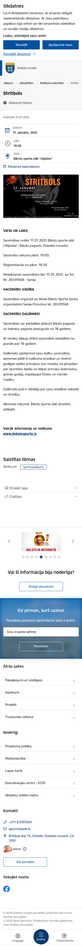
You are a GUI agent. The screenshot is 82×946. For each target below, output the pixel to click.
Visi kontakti (25, 862)
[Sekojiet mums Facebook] (6, 889)
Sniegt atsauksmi (41, 586)
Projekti (10, 704)
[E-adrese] (12, 849)
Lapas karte (14, 771)
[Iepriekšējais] (9, 541)
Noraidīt (21, 45)
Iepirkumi (12, 692)
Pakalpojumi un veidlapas (23, 680)
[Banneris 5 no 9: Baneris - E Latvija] (41, 541)
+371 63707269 (20, 822)
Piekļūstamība (15, 758)
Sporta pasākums (33, 467)
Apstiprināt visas (60, 45)
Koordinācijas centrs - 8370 (25, 783)
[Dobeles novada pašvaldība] (36, 73)
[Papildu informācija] (24, 849)
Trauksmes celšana (19, 717)
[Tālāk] (73, 541)
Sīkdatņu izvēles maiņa (21, 795)
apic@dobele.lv (19, 829)
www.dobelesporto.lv (20, 434)
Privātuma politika (18, 746)
